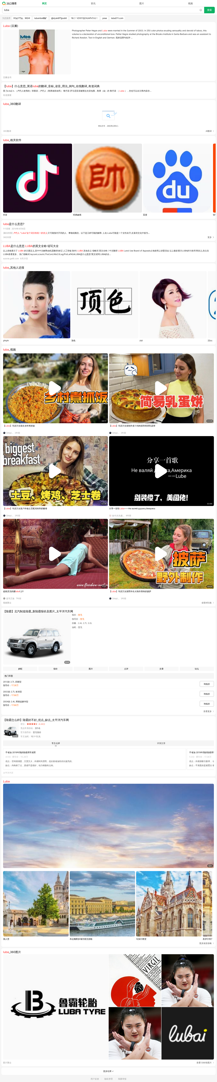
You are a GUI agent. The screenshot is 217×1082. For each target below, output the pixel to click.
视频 (190, 3)
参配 (20, 668)
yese (104, 18)
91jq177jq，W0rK (21, 18)
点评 (126, 668)
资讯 (93, 3)
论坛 (197, 668)
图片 (141, 3)
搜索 (209, 10)
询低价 (207, 684)
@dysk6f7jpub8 (59, 18)
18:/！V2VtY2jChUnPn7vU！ (84, 18)
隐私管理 (108, 1079)
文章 (161, 668)
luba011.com (117, 18)
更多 (210, 237)
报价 (55, 668)
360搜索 (10, 3)
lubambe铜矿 (40, 18)
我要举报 (122, 1079)
